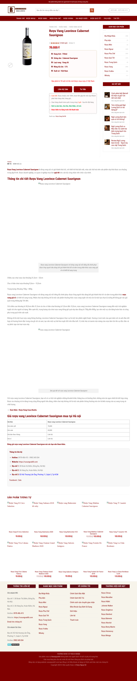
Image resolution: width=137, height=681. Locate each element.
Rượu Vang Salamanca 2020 (43, 532)
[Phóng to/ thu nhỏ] (2, 670)
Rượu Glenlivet (106, 614)
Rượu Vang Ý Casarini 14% (118, 532)
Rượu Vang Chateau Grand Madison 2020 (43, 573)
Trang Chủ (20, 18)
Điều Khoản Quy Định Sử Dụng (81, 607)
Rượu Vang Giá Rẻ (75, 27)
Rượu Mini (108, 45)
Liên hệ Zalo (63, 89)
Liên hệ (72, 615)
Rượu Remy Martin (108, 627)
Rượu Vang (42, 18)
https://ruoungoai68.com (28, 462)
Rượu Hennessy (107, 631)
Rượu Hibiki (105, 601)
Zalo (19, 480)
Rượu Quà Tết (95, 18)
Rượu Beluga (106, 635)
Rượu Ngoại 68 (81, 665)
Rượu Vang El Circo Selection (19, 532)
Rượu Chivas (106, 593)
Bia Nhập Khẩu (82, 18)
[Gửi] (92, 10)
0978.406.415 (19, 613)
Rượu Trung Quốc (111, 62)
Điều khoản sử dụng (76, 662)
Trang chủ (53, 27)
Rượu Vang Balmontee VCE (68, 532)
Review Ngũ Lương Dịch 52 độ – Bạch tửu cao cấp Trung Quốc (119, 142)
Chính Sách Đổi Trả (77, 598)
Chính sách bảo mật (92, 662)
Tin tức (116, 18)
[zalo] (5, 674)
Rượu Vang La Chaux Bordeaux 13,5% (118, 573)
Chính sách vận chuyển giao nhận (82, 602)
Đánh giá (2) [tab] (17, 164)
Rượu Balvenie (106, 618)
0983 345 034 (18, 640)
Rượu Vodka (68, 18)
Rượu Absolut (106, 622)
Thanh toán (74, 620)
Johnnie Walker (107, 606)
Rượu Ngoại (30, 18)
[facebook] (5, 669)
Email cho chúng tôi (14, 622)
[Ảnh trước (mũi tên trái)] (2, 676)
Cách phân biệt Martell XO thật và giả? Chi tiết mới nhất (119, 95)
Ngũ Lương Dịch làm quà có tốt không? (118, 118)
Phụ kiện (107, 18)
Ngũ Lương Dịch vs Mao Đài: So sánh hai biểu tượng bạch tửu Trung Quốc (119, 129)
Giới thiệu (73, 611)
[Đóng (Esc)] (23, 670)
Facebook (13, 480)
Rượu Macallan (106, 597)
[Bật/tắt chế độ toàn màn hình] (9, 670)
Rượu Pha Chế (55, 18)
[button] (10, 65)
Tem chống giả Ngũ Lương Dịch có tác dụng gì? (118, 107)
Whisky (107, 75)
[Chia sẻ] (16, 670)
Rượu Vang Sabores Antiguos (68, 572)
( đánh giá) (63, 43)
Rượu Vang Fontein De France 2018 (93, 573)
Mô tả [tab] (9, 164)
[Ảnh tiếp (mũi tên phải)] (9, 676)
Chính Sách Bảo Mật (77, 593)
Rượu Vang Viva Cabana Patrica (19, 573)
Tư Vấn (83, 89)
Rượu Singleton (107, 610)
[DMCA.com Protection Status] (13, 644)
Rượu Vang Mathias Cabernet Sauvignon (93, 533)
